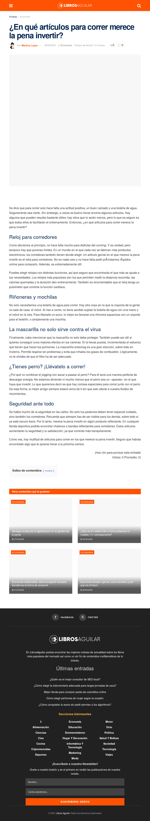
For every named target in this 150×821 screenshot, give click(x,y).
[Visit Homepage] (74, 5)
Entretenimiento (75, 732)
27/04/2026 (19, 590)
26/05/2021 (50, 45)
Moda (75, 758)
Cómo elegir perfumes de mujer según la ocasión (75, 698)
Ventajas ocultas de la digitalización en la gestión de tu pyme (40, 532)
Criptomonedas (40, 749)
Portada (13, 16)
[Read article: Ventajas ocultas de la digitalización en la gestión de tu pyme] (40, 520)
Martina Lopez (30, 45)
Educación (75, 727)
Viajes (109, 754)
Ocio (109, 727)
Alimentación (41, 727)
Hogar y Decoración (75, 738)
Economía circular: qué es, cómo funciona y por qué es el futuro (106, 583)
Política (109, 732)
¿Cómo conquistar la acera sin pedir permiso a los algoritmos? (75, 704)
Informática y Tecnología (75, 745)
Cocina (40, 743)
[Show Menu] (11, 5)
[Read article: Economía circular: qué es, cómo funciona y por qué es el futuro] (109, 571)
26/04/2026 (87, 590)
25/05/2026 (87, 539)
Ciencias (40, 732)
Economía (25, 16)
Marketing (75, 753)
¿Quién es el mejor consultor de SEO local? (75, 679)
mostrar (48, 470)
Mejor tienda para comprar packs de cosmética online (75, 692)
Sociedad (109, 743)
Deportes (40, 754)
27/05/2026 (19, 539)
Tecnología (109, 749)
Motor (109, 721)
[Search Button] (139, 5)
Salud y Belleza (109, 738)
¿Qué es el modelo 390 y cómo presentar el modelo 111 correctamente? (104, 532)
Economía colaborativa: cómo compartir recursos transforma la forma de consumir (39, 583)
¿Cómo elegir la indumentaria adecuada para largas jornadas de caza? (75, 685)
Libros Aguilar (63, 813)
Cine (41, 738)
